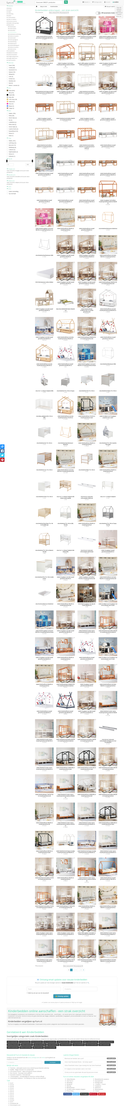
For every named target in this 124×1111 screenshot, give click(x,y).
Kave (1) (11, 135)
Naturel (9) (12, 101)
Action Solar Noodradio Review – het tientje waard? (90, 1062)
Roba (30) (11, 115)
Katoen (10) (12, 72)
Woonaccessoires (12, 21)
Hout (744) (12, 65)
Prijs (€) (10, 159)
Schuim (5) (12, 79)
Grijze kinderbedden (25, 1042)
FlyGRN (12, 1069)
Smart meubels (11, 60)
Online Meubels (71, 1079)
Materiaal (10, 63)
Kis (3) (10, 120)
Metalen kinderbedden (25, 1047)
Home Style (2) (13, 127)
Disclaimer (69, 1084)
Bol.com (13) (12, 145)
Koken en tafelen (12, 19)
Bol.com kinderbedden (49, 1042)
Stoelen (10, 10)
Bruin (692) (12, 90)
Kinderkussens (13, 43)
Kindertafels (12, 30)
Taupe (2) (11, 108)
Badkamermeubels (12, 53)
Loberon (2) (12, 149)
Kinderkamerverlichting (15, 34)
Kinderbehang (12, 41)
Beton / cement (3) (14, 85)
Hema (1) (11, 133)
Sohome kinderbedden (91, 1044)
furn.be (12, 1085)
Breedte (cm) (11, 175)
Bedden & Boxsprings (13, 23)
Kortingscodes (99, 1082)
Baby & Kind (11, 25)
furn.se (12, 1093)
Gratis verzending (13, 191)
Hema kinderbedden (13, 1042)
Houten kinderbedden (78, 1044)
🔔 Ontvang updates (62, 996)
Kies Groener (13, 1073)
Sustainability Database (16, 1078)
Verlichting (10, 14)
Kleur (9, 88)
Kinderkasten (12, 27)
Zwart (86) (12, 95)
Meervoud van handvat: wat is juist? (90, 1058)
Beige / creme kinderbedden (90, 1042)
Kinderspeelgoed (13, 40)
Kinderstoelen (12, 28)
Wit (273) (11, 93)
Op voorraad (12, 193)
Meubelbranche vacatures (102, 1079)
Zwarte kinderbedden (66, 1044)
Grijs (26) (11, 97)
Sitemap (69, 1086)
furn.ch (12, 1095)
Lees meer (119, 16)
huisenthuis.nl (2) (13, 131)
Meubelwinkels (71, 1087)
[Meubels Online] (36, 6)
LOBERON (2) (12, 122)
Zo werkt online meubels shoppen (76, 1089)
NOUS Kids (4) (13, 118)
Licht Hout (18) (13, 99)
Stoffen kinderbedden (13, 1047)
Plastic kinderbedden (37, 1042)
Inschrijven (53, 1062)
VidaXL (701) (12, 141)
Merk (9, 111)
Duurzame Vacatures (16, 1075)
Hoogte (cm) (11, 169)
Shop (9, 138)
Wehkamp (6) (12, 147)
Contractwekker (14, 1076)
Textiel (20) (12, 67)
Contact (97, 1091)
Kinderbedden (13, 32)
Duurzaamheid (99, 1081)
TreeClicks (13, 1068)
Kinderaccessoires (13, 36)
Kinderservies (12, 49)
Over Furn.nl (70, 1081)
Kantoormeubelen (12, 54)
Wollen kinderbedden (53, 1044)
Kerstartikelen (11, 51)
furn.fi (11, 1101)
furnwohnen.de (14, 1103)
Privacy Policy (70, 1091)
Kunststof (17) (13, 70)
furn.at (12, 1088)
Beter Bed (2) (12, 124)
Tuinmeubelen (11, 17)
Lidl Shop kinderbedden (63, 1042)
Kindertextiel (12, 38)
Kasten (9, 15)
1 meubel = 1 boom (100, 1084)
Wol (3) (11, 83)
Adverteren (98, 1087)
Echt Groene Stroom (15, 1071)
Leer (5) (11, 76)
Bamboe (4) (12, 81)
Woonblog (69, 1082)
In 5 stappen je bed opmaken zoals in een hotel (90, 1069)
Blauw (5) (11, 106)
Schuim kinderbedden (76, 1042)
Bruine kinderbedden (50, 1047)
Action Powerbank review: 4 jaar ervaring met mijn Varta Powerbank (90, 1065)
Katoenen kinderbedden (40, 1044)
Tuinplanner (98, 1086)
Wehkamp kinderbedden (14, 1044)
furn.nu (12, 1090)
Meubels (10, 6)
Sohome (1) (12, 156)
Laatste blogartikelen (71, 1055)
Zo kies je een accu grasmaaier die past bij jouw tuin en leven (90, 1072)
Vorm (9, 186)
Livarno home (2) (13, 129)
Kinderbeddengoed (14, 45)
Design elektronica (12, 58)
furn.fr (11, 1083)
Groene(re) (20, 2)
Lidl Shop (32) (12, 143)
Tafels (9, 12)
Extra (9, 189)
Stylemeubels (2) (13, 152)
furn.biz (12, 1100)
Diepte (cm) (11, 181)
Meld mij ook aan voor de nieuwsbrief (38, 993)
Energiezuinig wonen (13, 56)
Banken (10, 8)
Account (107, 2)
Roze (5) (11, 104)
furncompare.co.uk (15, 1105)
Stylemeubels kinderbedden (106, 1042)
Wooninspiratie (99, 1089)
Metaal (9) (11, 74)
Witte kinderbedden (38, 1047)
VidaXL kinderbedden (27, 1044)
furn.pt (12, 1098)
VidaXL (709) (12, 113)
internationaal (26, 1075)
